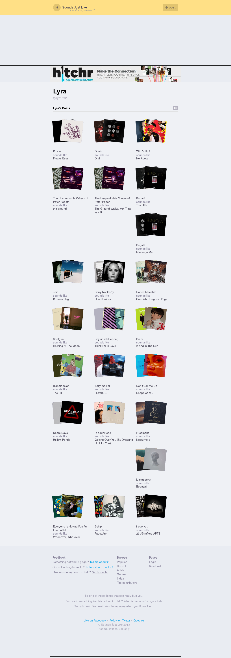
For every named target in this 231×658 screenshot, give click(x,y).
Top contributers (127, 582)
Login (152, 562)
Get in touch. (100, 572)
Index (120, 578)
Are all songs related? (82, 10)
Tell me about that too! (99, 567)
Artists (121, 570)
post (172, 7)
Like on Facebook (95, 620)
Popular (122, 562)
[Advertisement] (115, 40)
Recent (121, 566)
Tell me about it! (99, 562)
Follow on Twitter (120, 620)
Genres (121, 574)
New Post (155, 566)
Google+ (139, 620)
